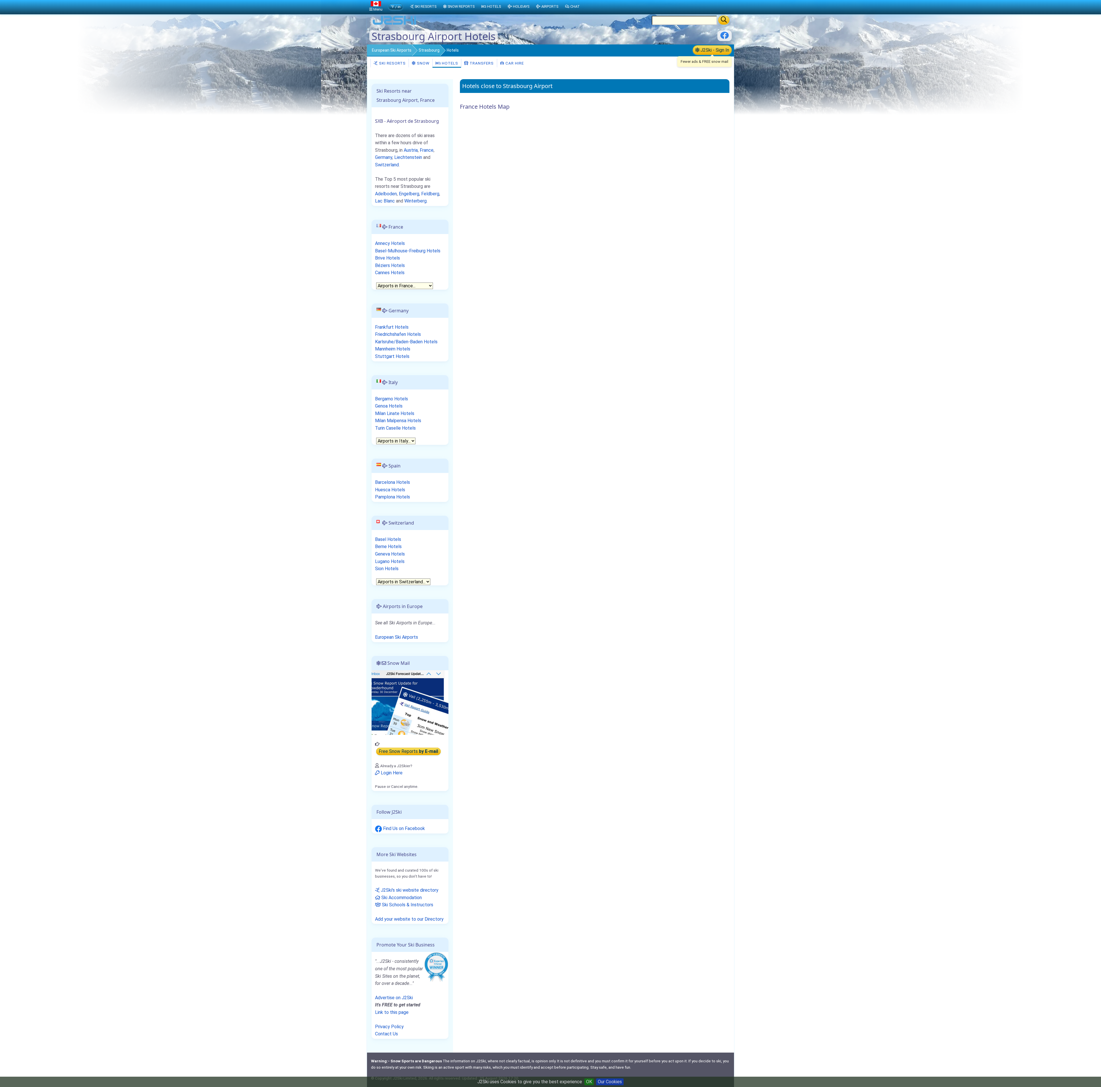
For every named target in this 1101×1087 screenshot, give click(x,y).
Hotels (449, 63)
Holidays (521, 6)
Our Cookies (610, 1081)
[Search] (723, 20)
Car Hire (514, 63)
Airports (549, 6)
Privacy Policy (389, 1026)
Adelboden (386, 193)
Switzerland (387, 164)
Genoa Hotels (389, 406)
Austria (411, 150)
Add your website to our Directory (409, 919)
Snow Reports (461, 6)
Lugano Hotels (390, 561)
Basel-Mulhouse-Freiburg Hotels (407, 251)
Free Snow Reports (408, 751)
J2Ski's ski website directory (409, 890)
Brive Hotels (387, 258)
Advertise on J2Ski (394, 997)
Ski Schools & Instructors (407, 904)
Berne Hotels (388, 546)
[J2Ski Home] (394, 24)
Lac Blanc (385, 201)
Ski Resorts (392, 63)
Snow (423, 63)
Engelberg (409, 193)
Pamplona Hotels (392, 497)
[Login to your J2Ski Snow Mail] (410, 702)
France (427, 150)
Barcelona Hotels (392, 482)
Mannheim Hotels (392, 349)
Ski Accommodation (401, 897)
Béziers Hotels (390, 265)
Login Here (391, 773)
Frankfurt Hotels (392, 327)
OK (589, 1081)
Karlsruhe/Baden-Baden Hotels (406, 341)
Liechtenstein (408, 157)
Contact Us (386, 1034)
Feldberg (430, 193)
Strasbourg (429, 50)
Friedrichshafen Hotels (398, 334)
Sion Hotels (387, 568)
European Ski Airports (391, 50)
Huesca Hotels (390, 489)
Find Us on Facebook (403, 828)
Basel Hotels (388, 539)
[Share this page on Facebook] (724, 37)
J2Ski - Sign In (714, 50)
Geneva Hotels (390, 554)
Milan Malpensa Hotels (398, 420)
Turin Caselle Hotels (395, 428)
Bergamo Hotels (391, 399)
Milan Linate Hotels (394, 413)
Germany (383, 157)
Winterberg (415, 201)
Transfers (481, 63)
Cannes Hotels (390, 272)
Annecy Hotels (390, 243)
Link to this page (392, 1012)
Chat (575, 6)
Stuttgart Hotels (392, 356)
